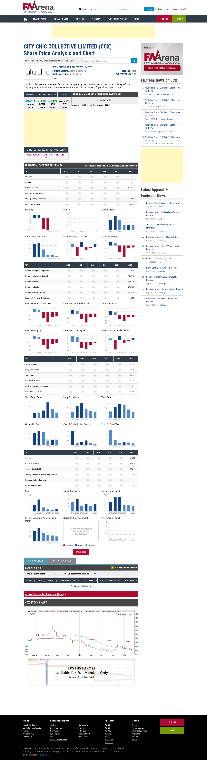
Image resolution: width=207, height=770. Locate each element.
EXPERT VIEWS (35, 560)
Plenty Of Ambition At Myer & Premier (161, 267)
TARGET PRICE (88, 581)
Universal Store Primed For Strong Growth (163, 203)
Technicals (81, 731)
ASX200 (108, 734)
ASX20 (107, 725)
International (82, 725)
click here (45, 754)
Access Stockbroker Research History (44, 594)
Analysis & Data (61, 18)
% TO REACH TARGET (108, 581)
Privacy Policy (28, 734)
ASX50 (107, 728)
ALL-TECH (109, 742)
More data (81, 552)
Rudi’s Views (82, 736)
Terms (136, 18)
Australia (161, 271)
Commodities (55, 731)
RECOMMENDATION (68, 581)
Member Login (85, 9)
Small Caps (162, 206)
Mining (135, 736)
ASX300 (108, 736)
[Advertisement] (104, 31)
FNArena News (39, 18)
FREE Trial (164, 18)
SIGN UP (179, 18)
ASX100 (108, 731)
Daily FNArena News (58, 739)
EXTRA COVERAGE (62, 560)
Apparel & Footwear (77, 70)
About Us (80, 18)
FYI (51, 736)
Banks (134, 725)
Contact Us (97, 18)
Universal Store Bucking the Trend (160, 258)
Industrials (136, 734)
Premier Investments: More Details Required (164, 289)
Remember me (163, 9)
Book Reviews (56, 728)
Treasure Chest (83, 734)
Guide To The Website (117, 18)
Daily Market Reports (164, 94)
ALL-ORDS (109, 739)
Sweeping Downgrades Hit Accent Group (162, 237)
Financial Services (139, 731)
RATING (51, 581)
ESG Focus (54, 734)
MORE (135, 739)
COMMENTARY (128, 581)
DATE (40, 581)
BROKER (29, 581)
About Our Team (30, 725)
